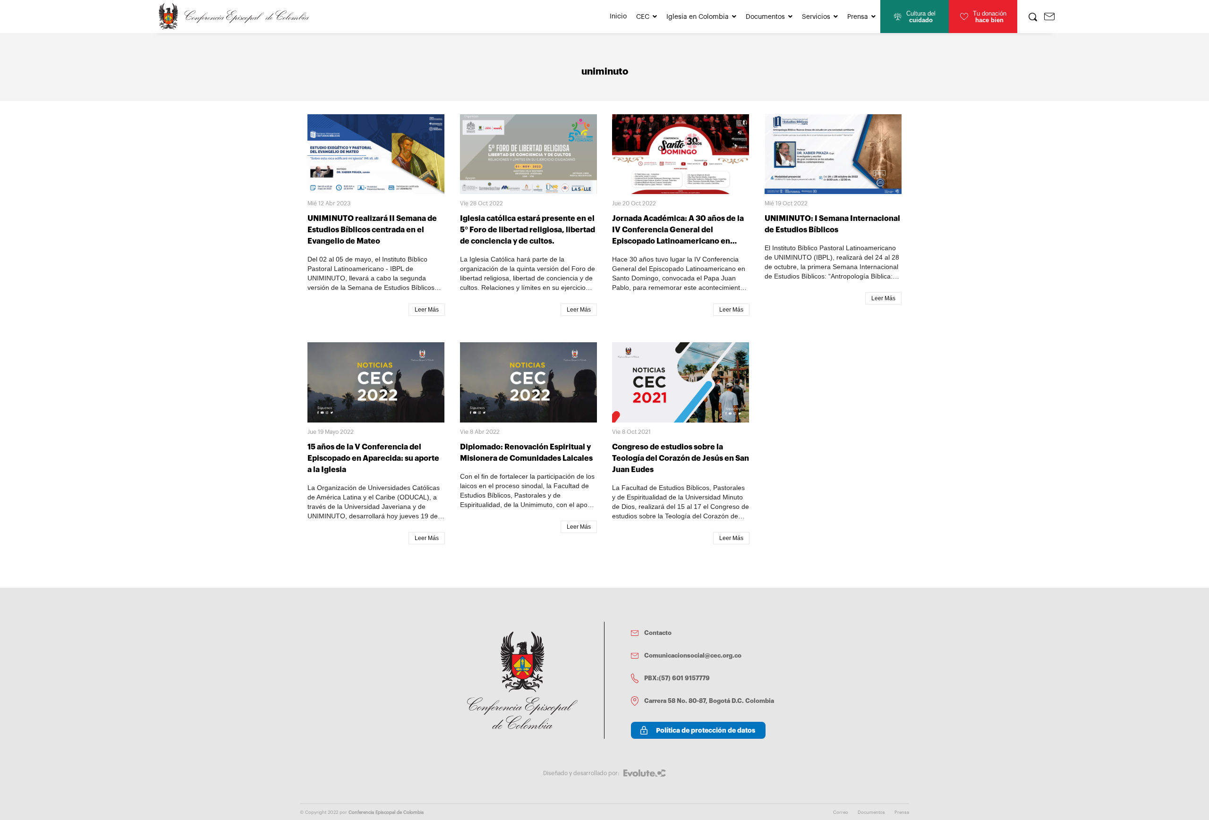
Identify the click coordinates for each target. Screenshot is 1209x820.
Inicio (618, 16)
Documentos (765, 17)
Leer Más (427, 309)
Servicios (816, 17)
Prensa (857, 17)
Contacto (658, 633)
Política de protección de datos (705, 730)
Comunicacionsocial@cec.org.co (692, 655)
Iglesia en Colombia (697, 17)
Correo (840, 812)
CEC (642, 17)
